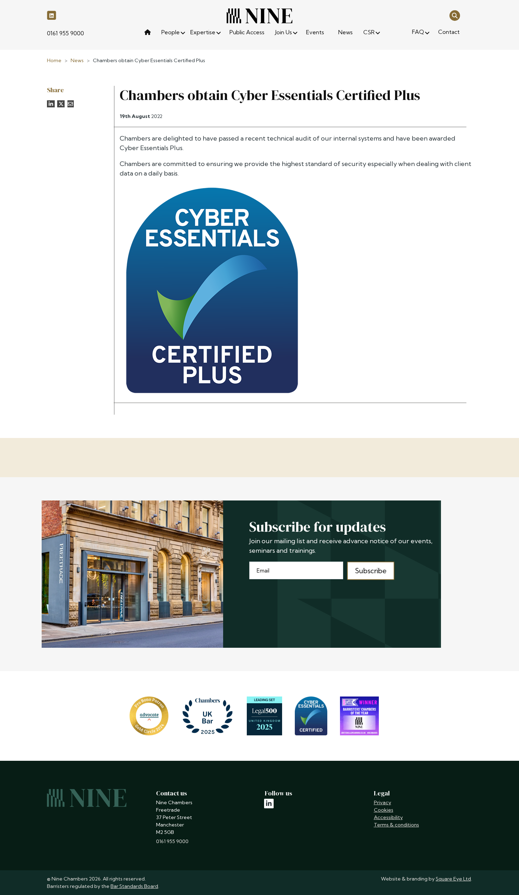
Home (54, 60)
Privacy (382, 802)
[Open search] (454, 15)
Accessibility (388, 817)
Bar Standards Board (134, 886)
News (77, 60)
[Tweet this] (61, 103)
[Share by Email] (70, 103)
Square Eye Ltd (453, 879)
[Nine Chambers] (259, 15)
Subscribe (371, 570)
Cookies (383, 810)
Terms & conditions (396, 825)
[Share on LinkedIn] (51, 103)
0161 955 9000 (65, 33)
